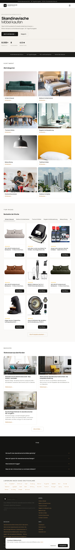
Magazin (23, 34)
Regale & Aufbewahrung (50, 219)
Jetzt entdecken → (9, 34)
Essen (26, 483)
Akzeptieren (62, 545)
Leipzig (60, 486)
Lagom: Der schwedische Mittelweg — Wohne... (15, 534)
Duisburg (32, 483)
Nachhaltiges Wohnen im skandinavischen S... (16, 529)
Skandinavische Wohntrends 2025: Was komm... (16, 524)
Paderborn (7, 486)
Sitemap (41, 529)
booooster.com (42, 532)
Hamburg (32, 486)
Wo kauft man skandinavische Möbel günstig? (37, 453)
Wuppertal (46, 483)
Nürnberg (13, 489)
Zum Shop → (19, 255)
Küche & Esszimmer (44, 515)
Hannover (66, 486)
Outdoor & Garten (43, 517)
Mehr (41, 542)
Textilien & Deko (43, 513)
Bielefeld (54, 483)
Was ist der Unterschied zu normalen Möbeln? (37, 469)
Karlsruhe (27, 489)
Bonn (59, 483)
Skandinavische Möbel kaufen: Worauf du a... (15, 532)
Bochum (39, 483)
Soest (20, 486)
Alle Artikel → (37, 429)
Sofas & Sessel (9, 219)
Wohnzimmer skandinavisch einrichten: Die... (15, 527)
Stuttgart (53, 486)
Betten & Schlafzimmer (22, 219)
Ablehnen (53, 545)
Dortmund (19, 483)
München (39, 486)
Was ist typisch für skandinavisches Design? (37, 458)
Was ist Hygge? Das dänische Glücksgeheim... (15, 536)
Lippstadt (14, 486)
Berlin (25, 486)
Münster (65, 483)
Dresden (20, 489)
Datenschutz (42, 527)
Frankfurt (46, 486)
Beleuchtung (63, 219)
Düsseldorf (12, 483)
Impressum (41, 524)
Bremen (7, 489)
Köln (6, 483)
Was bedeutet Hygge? (37, 464)
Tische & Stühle (36, 219)
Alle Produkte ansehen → (37, 334)
